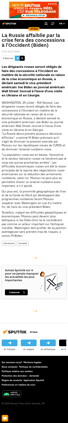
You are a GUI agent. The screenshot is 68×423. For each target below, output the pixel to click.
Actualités (22, 243)
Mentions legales (32, 362)
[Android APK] (11, 394)
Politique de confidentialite (33, 366)
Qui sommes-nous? (12, 362)
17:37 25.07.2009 (11, 51)
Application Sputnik (33, 380)
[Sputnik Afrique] (10, 24)
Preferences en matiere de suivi (18, 384)
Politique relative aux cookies (17, 371)
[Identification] (46, 23)
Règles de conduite (12, 380)
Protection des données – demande (20, 375)
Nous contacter (10, 366)
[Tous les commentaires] (5, 418)
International (8, 243)
